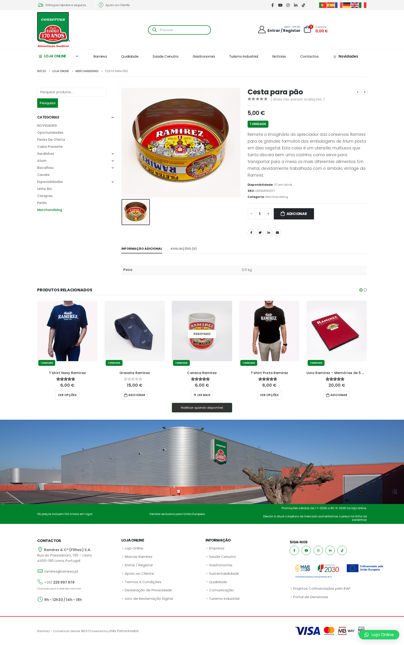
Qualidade (129, 56)
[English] (355, 4)
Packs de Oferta (51, 139)
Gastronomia (204, 56)
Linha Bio (44, 188)
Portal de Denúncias (310, 596)
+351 (59, 582)
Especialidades (50, 181)
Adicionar (297, 213)
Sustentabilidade (224, 573)
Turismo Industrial (243, 56)
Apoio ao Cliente (139, 573)
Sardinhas (45, 153)
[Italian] (363, 4)
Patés (42, 202)
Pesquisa (47, 102)
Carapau (45, 195)
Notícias (279, 56)
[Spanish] (331, 4)
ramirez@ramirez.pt (61, 571)
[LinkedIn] (296, 5)
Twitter (260, 232)
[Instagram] (288, 5)
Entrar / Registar (139, 565)
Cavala (43, 174)
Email (277, 232)
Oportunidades (50, 132)
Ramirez (100, 56)
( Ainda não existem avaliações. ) (298, 99)
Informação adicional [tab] (141, 248)
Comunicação (221, 590)
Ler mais (137, 395)
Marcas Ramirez (138, 556)
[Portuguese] (323, 4)
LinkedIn (269, 232)
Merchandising (276, 197)
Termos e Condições (143, 581)
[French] (339, 4)
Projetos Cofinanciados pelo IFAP (321, 588)
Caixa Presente (50, 146)
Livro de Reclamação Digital (149, 598)
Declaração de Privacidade (148, 590)
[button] (361, 290)
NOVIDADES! (47, 125)
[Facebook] (272, 5)
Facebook (251, 232)
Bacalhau (45, 167)
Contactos (309, 56)
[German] (347, 4)
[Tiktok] (303, 5)
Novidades (348, 56)
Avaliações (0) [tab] (183, 248)
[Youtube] (280, 5)
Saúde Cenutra (165, 56)
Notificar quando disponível (135, 408)
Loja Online (134, 548)
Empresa (216, 548)
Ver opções (202, 395)
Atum (41, 160)
